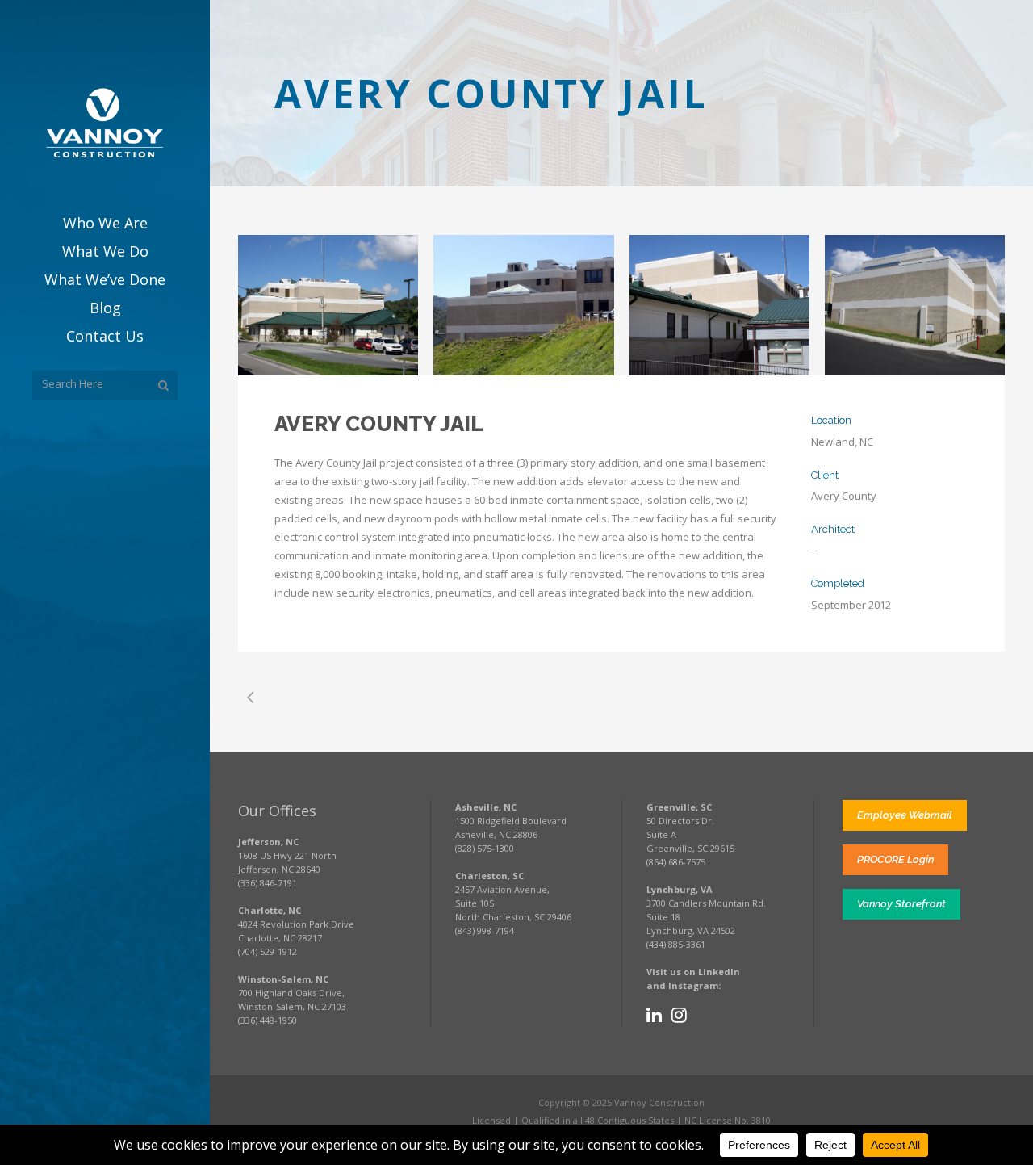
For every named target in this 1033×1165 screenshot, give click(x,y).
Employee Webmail (904, 815)
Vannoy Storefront (901, 904)
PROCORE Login (895, 859)
